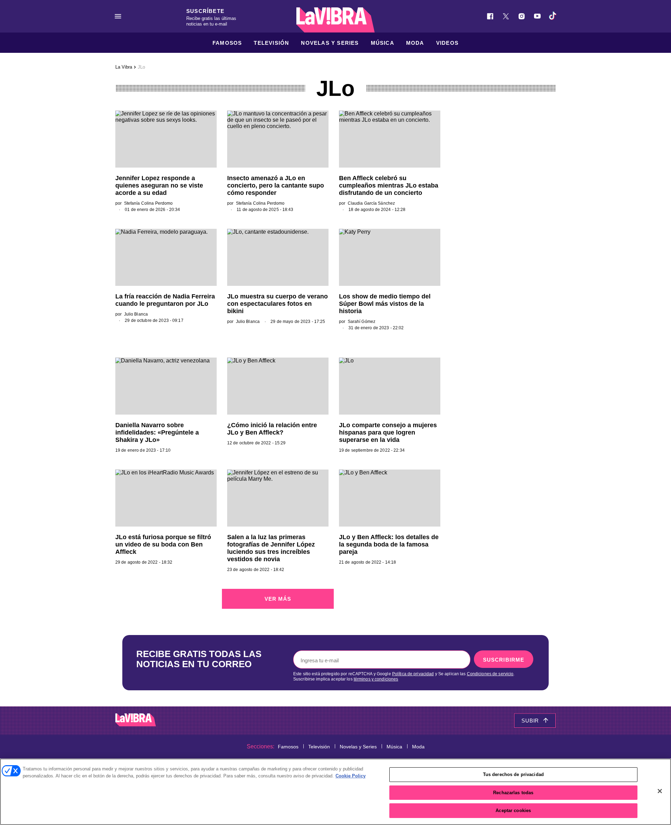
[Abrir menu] (118, 16)
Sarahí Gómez (361, 321)
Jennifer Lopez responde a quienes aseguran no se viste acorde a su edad (159, 185)
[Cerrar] (660, 791)
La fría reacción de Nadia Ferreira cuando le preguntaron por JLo (165, 300)
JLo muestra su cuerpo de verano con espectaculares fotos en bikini (277, 304)
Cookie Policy (351, 775)
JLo (141, 67)
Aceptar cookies (513, 810)
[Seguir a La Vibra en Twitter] (506, 16)
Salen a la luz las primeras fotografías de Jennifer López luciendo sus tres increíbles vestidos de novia (271, 548)
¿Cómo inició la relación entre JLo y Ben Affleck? (272, 429)
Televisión (271, 43)
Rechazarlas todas (513, 792)
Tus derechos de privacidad (513, 774)
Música (382, 43)
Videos (447, 43)
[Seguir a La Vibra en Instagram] (521, 16)
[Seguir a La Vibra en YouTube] (537, 16)
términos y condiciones (376, 679)
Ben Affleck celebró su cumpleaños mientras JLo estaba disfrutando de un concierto (388, 185)
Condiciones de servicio (490, 673)
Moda (415, 43)
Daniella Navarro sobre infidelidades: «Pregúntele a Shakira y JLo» (157, 432)
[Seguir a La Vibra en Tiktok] (553, 16)
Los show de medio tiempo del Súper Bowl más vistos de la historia (385, 304)
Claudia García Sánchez (371, 203)
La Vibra (123, 67)
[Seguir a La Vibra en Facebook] (490, 16)
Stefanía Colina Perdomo (148, 203)
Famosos (227, 43)
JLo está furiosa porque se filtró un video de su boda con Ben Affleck (163, 544)
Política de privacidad (413, 673)
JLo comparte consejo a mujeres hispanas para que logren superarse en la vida (388, 432)
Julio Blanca (136, 314)
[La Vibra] (335, 20)
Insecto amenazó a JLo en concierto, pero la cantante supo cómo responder (275, 185)
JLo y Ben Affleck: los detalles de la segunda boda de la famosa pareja (389, 544)
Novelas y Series (330, 43)
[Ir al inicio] (135, 720)
